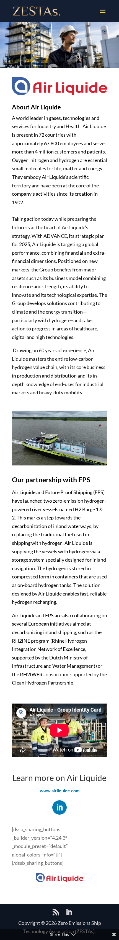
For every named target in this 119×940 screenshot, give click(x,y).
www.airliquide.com (59, 790)
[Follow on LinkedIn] (59, 807)
